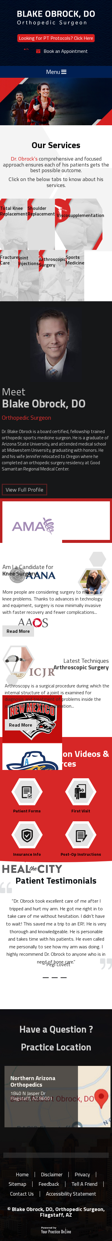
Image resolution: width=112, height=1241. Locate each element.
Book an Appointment (66, 51)
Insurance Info (27, 853)
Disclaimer (51, 1174)
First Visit (80, 810)
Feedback (49, 1184)
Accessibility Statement (71, 1194)
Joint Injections (28, 260)
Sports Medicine (75, 259)
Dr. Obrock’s (24, 159)
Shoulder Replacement (41, 211)
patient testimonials (56, 880)
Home (22, 1174)
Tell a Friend (84, 1184)
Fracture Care (9, 259)
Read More (18, 631)
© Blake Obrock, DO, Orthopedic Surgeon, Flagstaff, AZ (56, 1212)
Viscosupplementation (79, 215)
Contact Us (22, 1194)
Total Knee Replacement (13, 211)
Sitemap (17, 1184)
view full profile (24, 490)
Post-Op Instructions (81, 853)
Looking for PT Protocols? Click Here (56, 38)
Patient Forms (27, 810)
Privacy (82, 1174)
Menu (53, 71)
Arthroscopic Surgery (52, 262)
